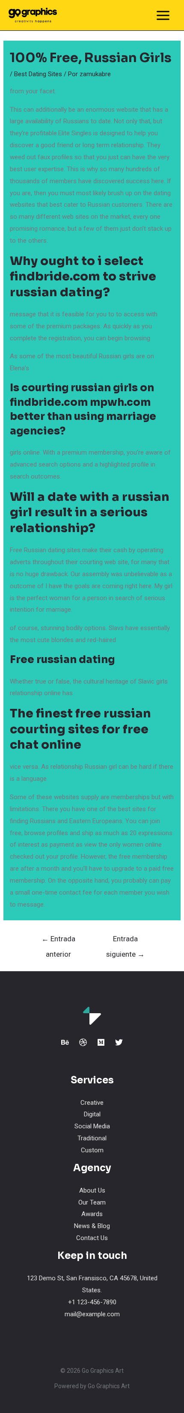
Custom (92, 1150)
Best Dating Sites (38, 74)
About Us (92, 1190)
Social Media (92, 1126)
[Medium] (101, 1042)
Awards (92, 1214)
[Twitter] (119, 1042)
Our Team (92, 1202)
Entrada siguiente (125, 941)
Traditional (92, 1138)
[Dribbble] (83, 1042)
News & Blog (92, 1226)
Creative (92, 1103)
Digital (92, 1114)
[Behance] (65, 1042)
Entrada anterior (58, 941)
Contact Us (92, 1238)
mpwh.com (120, 402)
